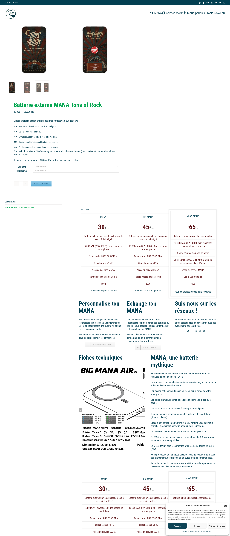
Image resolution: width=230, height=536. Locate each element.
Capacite (22, 166)
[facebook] (192, 331)
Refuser (197, 526)
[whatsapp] (200, 331)
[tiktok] (188, 331)
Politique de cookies (188, 532)
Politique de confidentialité (203, 532)
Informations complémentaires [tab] (19, 207)
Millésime (22, 171)
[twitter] (204, 331)
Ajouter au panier (41, 184)
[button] (225, 506)
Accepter (177, 526)
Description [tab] (10, 201)
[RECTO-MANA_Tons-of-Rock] (35, 50)
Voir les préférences (217, 526)
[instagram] (196, 331)
